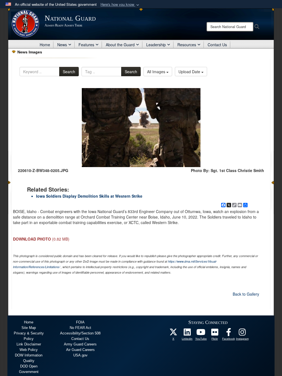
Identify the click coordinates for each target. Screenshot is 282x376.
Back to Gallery (246, 294)
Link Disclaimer (29, 344)
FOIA (80, 322)
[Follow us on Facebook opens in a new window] (228, 333)
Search (69, 71)
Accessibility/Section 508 (80, 333)
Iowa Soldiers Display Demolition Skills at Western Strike (89, 196)
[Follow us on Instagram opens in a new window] (242, 333)
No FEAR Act (80, 328)
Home (45, 44)
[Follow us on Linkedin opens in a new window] (187, 333)
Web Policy (29, 350)
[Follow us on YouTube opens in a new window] (201, 333)
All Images (156, 71)
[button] (120, 4)
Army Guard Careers (80, 344)
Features (86, 44)
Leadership (156, 44)
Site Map (28, 328)
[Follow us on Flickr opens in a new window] (215, 333)
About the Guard (120, 44)
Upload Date (189, 71)
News (62, 44)
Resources (186, 44)
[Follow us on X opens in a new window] (173, 333)
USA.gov (80, 355)
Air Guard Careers (80, 350)
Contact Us (217, 44)
